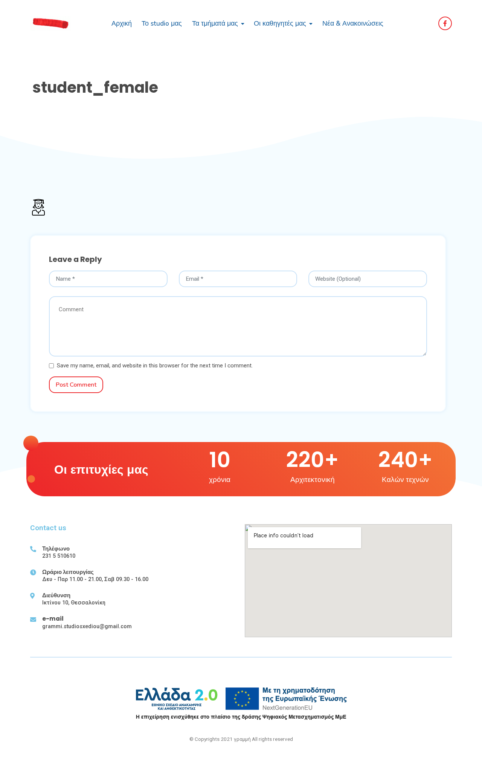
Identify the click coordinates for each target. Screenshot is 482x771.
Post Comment (76, 385)
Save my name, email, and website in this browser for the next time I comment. (155, 365)
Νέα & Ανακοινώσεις (352, 23)
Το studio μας (162, 23)
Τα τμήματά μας (215, 23)
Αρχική (121, 23)
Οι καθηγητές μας (280, 23)
